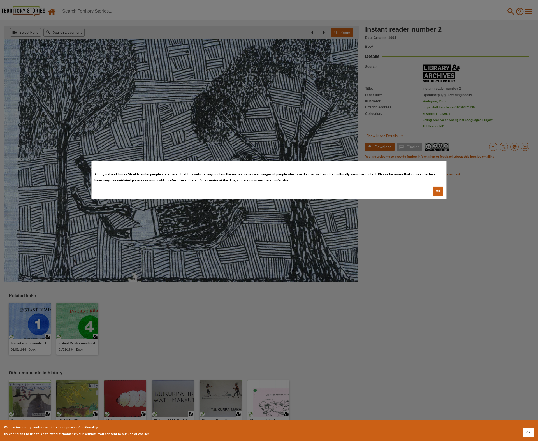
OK (438, 191)
